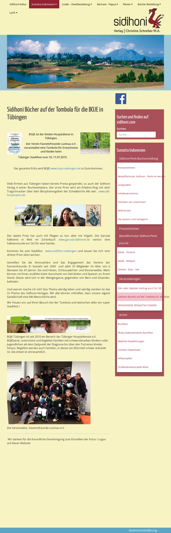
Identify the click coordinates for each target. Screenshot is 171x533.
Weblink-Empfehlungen (131, 341)
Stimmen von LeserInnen (132, 202)
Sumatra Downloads (129, 349)
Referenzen (124, 210)
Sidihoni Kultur (18, 4)
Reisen (127, 4)
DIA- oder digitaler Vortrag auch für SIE (139, 288)
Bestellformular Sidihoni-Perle (138, 236)
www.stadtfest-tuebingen (61, 251)
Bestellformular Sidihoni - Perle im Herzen (140, 176)
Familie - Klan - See (128, 269)
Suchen (121, 129)
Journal (123, 243)
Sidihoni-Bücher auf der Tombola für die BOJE (140, 296)
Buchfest (123, 324)
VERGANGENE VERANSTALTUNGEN (137, 305)
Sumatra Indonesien (43, 4)
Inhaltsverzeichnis (128, 193)
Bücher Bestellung (148, 4)
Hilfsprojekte (125, 358)
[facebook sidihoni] (119, 97)
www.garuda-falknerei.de (74, 239)
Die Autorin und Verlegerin (133, 219)
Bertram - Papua (107, 4)
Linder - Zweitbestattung (76, 4)
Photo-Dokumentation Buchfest (135, 332)
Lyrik (13, 12)
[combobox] (136, 135)
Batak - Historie (126, 252)
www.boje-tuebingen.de (65, 168)
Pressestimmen (126, 167)
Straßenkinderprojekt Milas (133, 367)
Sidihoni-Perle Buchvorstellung (138, 158)
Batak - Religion (126, 260)
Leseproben (124, 184)
